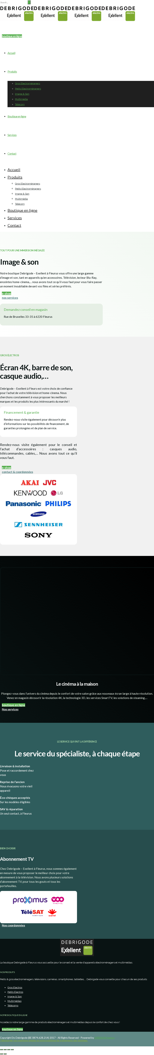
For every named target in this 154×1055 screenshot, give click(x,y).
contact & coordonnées (17, 472)
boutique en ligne (13, 705)
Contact (12, 153)
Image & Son (22, 94)
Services (12, 135)
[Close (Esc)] (1, 1049)
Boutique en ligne (17, 116)
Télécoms (13, 1005)
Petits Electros (15, 992)
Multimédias (14, 1001)
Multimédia (21, 99)
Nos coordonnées (13, 925)
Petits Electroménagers (28, 88)
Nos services (10, 709)
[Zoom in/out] (12, 1049)
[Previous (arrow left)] (1, 1053)
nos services (10, 297)
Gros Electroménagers (27, 83)
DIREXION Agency (105, 1037)
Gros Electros (15, 987)
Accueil (11, 53)
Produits (12, 71)
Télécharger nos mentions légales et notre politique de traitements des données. (44, 1040)
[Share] (5, 1049)
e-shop (6, 293)
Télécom (20, 104)
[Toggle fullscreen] (8, 1049)
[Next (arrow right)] (5, 1053)
